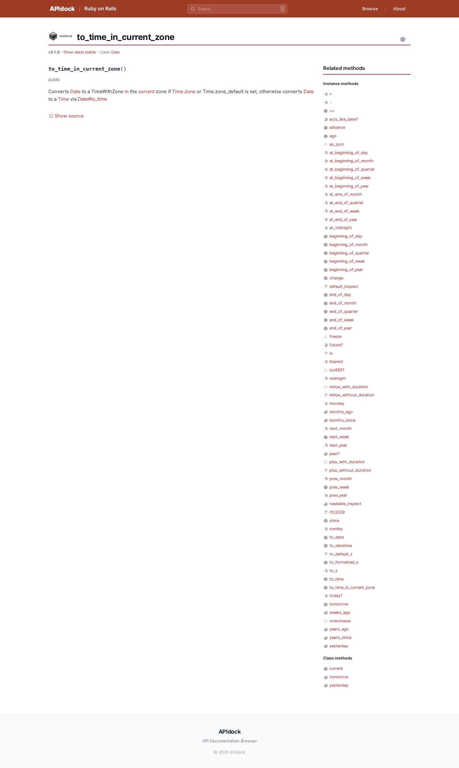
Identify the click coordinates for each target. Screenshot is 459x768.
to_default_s (341, 554)
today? (335, 595)
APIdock (62, 9)
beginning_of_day (345, 236)
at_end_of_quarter (346, 202)
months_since (342, 420)
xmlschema (340, 621)
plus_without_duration (350, 470)
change (336, 278)
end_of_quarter (343, 311)
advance (337, 127)
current (146, 91)
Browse (370, 8)
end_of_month (343, 303)
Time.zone (183, 91)
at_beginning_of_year (349, 186)
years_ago (339, 629)
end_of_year (340, 328)
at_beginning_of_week (350, 177)
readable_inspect (345, 503)
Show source (69, 116)
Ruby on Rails (100, 8)
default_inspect (343, 286)
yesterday (338, 646)
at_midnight (340, 227)
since (334, 520)
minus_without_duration (351, 395)
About (399, 8)
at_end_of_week (344, 211)
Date (115, 52)
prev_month (340, 478)
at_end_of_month (345, 194)
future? (336, 345)
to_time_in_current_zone (352, 587)
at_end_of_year (343, 219)
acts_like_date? (343, 119)
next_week (339, 436)
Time (63, 99)
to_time (336, 579)
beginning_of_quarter (349, 253)
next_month (340, 428)
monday (336, 403)
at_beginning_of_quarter (352, 169)
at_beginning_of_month (351, 160)
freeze (335, 336)
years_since (340, 637)
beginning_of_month (348, 244)
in (127, 91)
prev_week (339, 487)
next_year (338, 445)
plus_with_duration (347, 461)
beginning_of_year (346, 269)
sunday (336, 528)
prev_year (338, 495)
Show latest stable (80, 52)
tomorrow (338, 604)
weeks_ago (339, 612)
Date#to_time (92, 99)
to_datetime (340, 545)
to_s (333, 570)
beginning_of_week (347, 261)
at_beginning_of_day (348, 152)
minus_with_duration (348, 386)
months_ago (341, 411)
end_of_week (341, 320)
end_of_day (340, 294)
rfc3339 (337, 512)
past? (334, 453)
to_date (336, 537)
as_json (336, 144)
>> (331, 110)
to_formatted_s (343, 562)
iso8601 (336, 370)
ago (333, 135)
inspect (336, 361)
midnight (337, 378)
